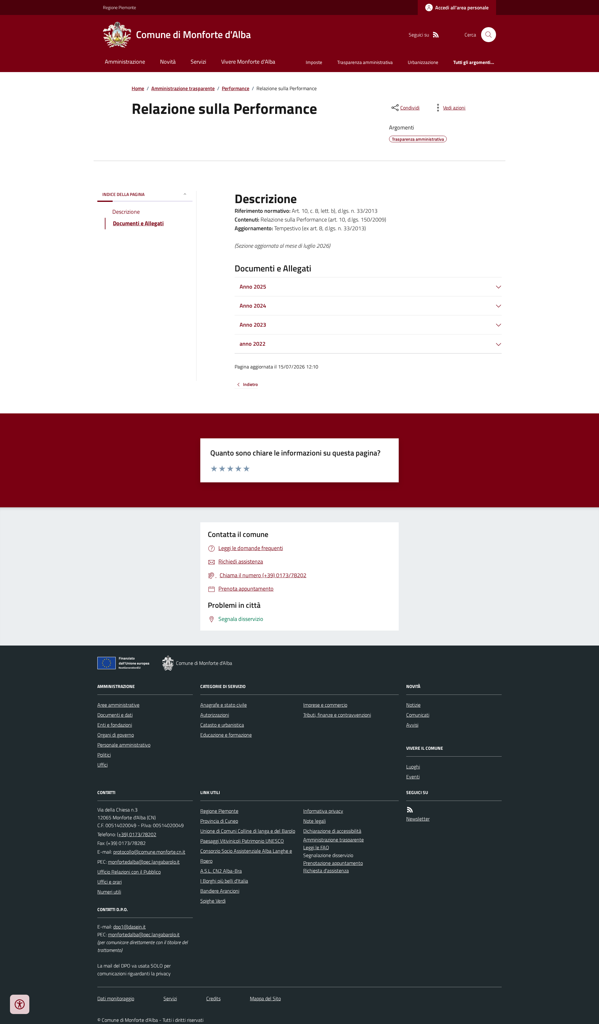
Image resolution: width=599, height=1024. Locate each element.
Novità (168, 61)
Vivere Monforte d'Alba (248, 61)
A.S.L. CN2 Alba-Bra (221, 871)
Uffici (102, 764)
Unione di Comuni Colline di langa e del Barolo (247, 831)
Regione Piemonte (119, 7)
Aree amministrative (118, 705)
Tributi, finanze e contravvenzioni (337, 715)
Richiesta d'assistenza (326, 870)
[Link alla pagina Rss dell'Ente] (410, 810)
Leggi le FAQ (316, 847)
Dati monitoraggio (115, 998)
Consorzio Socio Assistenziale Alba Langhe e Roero (246, 856)
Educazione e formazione (226, 735)
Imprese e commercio (325, 705)
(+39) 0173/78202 (136, 834)
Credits (213, 998)
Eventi (413, 776)
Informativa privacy (323, 811)
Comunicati (417, 715)
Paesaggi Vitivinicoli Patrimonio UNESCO (242, 841)
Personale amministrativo (123, 744)
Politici (104, 754)
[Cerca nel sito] (486, 34)
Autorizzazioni (214, 715)
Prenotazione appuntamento (333, 863)
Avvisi (412, 725)
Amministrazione (125, 61)
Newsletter (418, 818)
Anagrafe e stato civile (223, 705)
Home (138, 88)
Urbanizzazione (423, 62)
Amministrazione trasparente (183, 88)
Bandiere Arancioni (219, 891)
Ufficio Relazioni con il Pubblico (129, 871)
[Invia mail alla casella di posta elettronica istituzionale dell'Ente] (149, 852)
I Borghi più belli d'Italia (224, 881)
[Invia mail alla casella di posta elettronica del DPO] (129, 927)
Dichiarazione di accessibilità (332, 831)
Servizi (198, 61)
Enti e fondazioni (114, 725)
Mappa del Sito (265, 998)
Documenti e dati (115, 715)
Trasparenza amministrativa (365, 62)
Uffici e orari (109, 881)
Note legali (314, 821)
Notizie (413, 705)
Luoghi (413, 766)
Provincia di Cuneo (219, 821)
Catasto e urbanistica (222, 725)
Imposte (314, 62)
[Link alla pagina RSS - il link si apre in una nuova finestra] (436, 35)
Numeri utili (109, 891)
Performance (235, 88)
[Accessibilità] (20, 1004)
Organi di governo (115, 735)
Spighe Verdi (213, 901)
